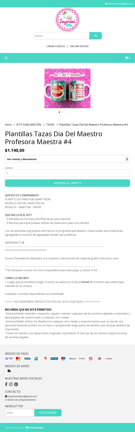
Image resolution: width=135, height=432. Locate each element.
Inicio (8, 124)
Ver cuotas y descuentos (22, 159)
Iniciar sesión (79, 46)
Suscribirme (48, 412)
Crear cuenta (56, 46)
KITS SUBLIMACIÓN (29, 124)
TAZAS (50, 124)
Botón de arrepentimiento (21, 399)
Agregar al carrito (67, 183)
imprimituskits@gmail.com (22, 396)
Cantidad (9, 168)
